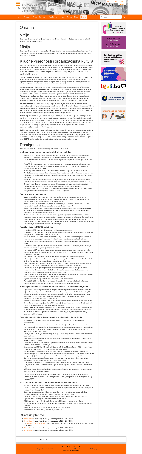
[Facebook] (113, 1)
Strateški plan (28, 419)
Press (62, 17)
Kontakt (69, 17)
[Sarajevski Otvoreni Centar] (32, 7)
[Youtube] (108, 1)
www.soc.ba (75, 450)
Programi (42, 17)
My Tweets (44, 440)
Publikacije (53, 17)
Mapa (76, 17)
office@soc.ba (67, 450)
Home (19, 17)
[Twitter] (111, 1)
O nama (26, 17)
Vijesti (35, 17)
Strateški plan (28, 430)
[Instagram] (116, 1)
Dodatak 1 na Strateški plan (36, 423)
